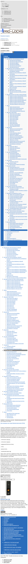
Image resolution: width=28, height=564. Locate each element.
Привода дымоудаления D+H (13, 283)
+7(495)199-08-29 (7, 12)
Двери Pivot (9, 402)
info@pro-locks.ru (8, 18)
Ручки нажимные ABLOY (12, 317)
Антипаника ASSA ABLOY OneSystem (15, 343)
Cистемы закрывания (12, 309)
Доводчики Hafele (11, 303)
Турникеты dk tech (11, 346)
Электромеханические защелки (14, 295)
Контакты (9, 235)
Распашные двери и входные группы (15, 401)
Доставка (9, 234)
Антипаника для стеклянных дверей (15, 388)
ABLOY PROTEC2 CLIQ (11, 414)
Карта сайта (6, 562)
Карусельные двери (8, 347)
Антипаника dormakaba (12, 340)
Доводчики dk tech (11, 301)
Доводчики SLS (10, 306)
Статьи (5, 242)
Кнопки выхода (10, 368)
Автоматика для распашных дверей (12, 247)
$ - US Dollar (6, 5)
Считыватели (10, 360)
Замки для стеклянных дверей (14, 377)
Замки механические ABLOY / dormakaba (13, 527)
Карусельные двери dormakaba (14, 349)
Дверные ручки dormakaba (13, 313)
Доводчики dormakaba (12, 299)
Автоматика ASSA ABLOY (12, 254)
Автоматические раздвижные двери (12, 534)
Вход (5, 20)
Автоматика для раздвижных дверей (12, 257)
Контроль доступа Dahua (13, 362)
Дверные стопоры (11, 324)
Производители (7, 561)
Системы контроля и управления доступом (14, 530)
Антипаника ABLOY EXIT (12, 339)
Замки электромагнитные (13, 294)
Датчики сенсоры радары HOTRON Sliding (16, 277)
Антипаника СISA (11, 342)
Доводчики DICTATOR (12, 310)
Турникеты (6, 345)
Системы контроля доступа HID (14, 353)
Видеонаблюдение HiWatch (13, 406)
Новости (6, 241)
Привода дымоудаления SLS (13, 282)
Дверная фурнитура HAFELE (13, 327)
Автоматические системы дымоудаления (13, 279)
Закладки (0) (6, 21)
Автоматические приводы (13, 387)
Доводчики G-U (10, 305)
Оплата (8, 237)
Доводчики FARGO (11, 302)
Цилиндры (6, 329)
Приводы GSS (10, 275)
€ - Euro (5, 3)
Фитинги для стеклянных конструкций (16, 382)
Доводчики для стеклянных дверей (15, 386)
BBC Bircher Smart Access (12, 276)
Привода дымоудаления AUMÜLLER (15, 284)
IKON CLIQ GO (10, 416)
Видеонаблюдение (8, 403)
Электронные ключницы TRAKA (14, 393)
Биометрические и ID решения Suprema (16, 354)
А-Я (4, 540)
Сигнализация (10, 417)
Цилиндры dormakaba (12, 332)
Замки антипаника (8, 537)
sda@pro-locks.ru (5, 48)
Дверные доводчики (9, 297)
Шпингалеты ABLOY (11, 319)
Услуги (5, 245)
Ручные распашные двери (13, 380)
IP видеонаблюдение (12, 408)
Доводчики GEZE (11, 308)
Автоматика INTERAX (11, 253)
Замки (5, 290)
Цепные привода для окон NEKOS (15, 287)
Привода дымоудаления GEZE (14, 286)
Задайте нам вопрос (5, 475)
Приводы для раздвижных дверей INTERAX (17, 271)
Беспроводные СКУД (11, 351)
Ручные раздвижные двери (13, 379)
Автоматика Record (11, 256)
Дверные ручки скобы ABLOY (13, 321)
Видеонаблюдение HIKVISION (13, 405)
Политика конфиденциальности (14, 239)
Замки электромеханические (14, 292)
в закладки (3, 496)
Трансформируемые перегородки (15, 390)
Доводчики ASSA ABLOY (12, 298)
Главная (2, 420)
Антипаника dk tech (11, 338)
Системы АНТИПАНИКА (9, 336)
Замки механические (12, 291)
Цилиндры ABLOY (11, 331)
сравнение (3, 498)
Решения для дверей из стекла (11, 376)
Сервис (5, 244)
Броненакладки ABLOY (12, 335)
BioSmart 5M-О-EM (5, 499)
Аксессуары (9, 410)
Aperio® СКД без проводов (13, 413)
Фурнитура (6, 312)
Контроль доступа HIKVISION (13, 356)
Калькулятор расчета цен (13, 231)
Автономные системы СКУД (13, 361)
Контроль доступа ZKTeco (13, 358)
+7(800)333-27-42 (7, 11)
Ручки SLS (9, 316)
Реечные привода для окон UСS (14, 288)
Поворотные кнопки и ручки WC (14, 325)
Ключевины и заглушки (12, 328)
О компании (9, 233)
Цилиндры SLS (10, 334)
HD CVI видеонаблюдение (13, 409)
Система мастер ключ (9, 529)
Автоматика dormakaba (12, 249)
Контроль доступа (8, 350)
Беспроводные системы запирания (12, 538)
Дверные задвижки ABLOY (13, 320)
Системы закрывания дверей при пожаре (14, 536)
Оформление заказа (5, 27)
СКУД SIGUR (9, 366)
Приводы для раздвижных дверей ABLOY (16, 269)
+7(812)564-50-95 (7, 14)
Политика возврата (11, 238)
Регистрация (11, 20)
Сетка (8, 476)
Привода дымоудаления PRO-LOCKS (15, 280)
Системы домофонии (12, 357)
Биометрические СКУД (12, 364)
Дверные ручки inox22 (12, 314)
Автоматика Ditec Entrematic (13, 250)
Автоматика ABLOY (11, 251)
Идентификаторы (11, 365)
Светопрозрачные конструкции (11, 394)
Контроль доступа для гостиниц (11, 369)
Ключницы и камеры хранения (11, 391)
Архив (5, 412)
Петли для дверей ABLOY (12, 323)
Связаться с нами (8, 559)
